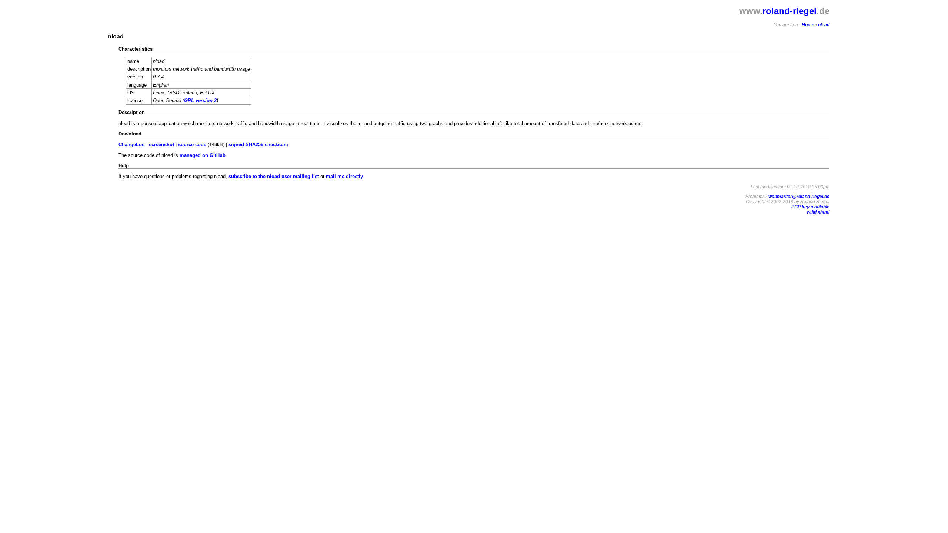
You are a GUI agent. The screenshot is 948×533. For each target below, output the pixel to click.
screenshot (161, 144)
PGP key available (810, 206)
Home (808, 24)
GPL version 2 (200, 100)
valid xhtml (818, 212)
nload (824, 24)
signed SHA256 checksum (258, 144)
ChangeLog (131, 144)
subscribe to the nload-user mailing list (273, 176)
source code (192, 144)
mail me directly (344, 176)
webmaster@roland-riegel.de (799, 196)
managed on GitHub (203, 155)
